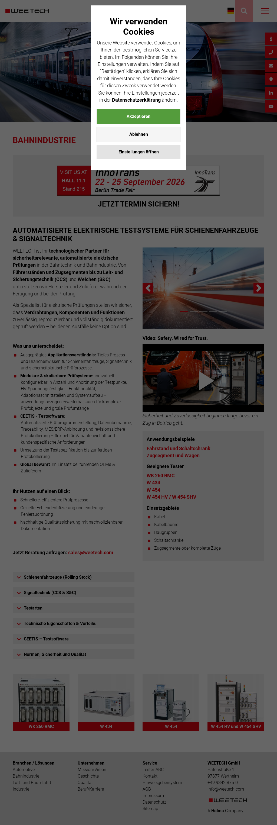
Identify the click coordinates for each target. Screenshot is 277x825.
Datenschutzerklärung (136, 100)
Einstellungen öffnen (138, 151)
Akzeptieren (138, 116)
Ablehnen (138, 134)
